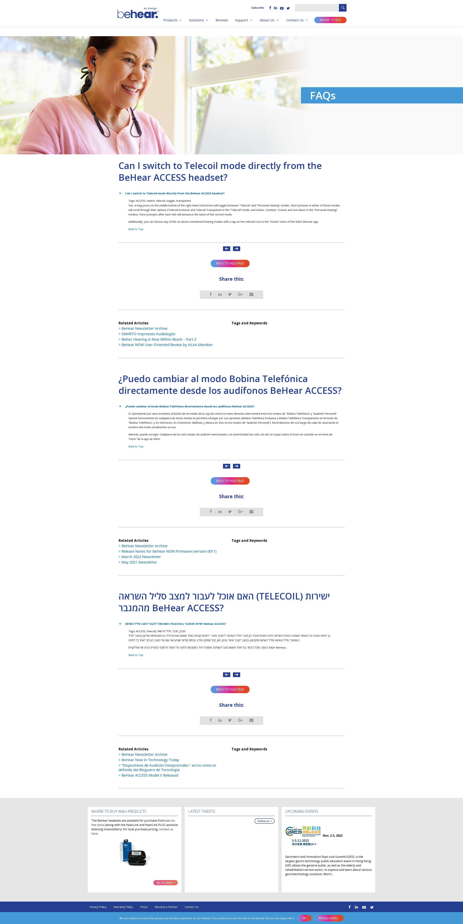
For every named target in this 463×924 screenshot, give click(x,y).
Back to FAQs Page (230, 263)
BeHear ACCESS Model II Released (150, 775)
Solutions (196, 20)
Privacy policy (328, 918)
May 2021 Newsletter (139, 562)
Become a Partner (166, 907)
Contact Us (295, 20)
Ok (304, 918)
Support (241, 20)
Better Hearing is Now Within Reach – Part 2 (159, 339)
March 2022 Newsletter (141, 556)
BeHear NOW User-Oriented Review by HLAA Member (167, 344)
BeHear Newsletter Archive (144, 328)
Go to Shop (164, 882)
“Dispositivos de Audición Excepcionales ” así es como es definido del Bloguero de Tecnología (167, 767)
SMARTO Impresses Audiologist (148, 333)
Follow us (263, 821)
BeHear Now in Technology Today (150, 759)
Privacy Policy (97, 907)
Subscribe (257, 7)
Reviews (222, 20)
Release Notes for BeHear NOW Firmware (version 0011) (169, 551)
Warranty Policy (123, 907)
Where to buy (330, 20)
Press (144, 907)
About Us (267, 20)
